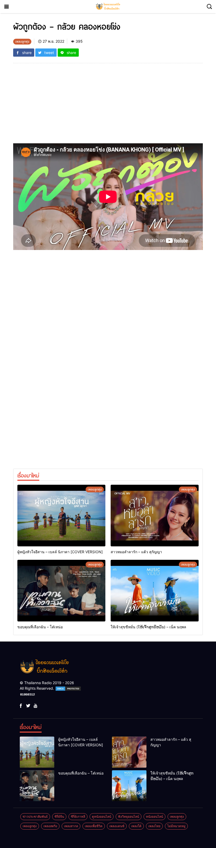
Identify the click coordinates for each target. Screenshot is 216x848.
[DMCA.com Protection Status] (68, 688)
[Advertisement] (108, 106)
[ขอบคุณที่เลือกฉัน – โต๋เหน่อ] (61, 590)
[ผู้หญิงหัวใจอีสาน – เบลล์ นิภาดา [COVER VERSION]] (61, 515)
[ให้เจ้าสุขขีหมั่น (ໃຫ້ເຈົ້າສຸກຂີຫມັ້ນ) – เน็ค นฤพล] (155, 590)
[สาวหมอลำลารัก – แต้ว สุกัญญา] (155, 515)
